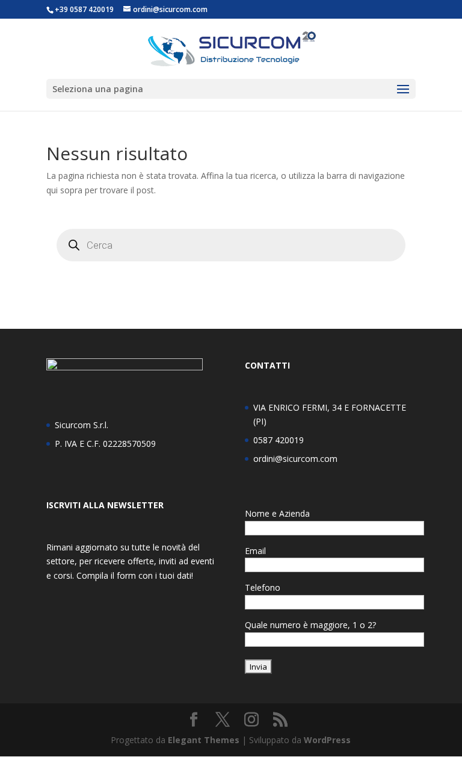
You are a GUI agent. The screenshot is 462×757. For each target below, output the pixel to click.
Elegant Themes (203, 740)
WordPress (327, 740)
